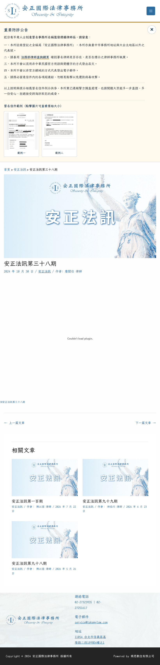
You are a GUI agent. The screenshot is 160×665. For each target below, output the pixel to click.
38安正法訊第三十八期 (12, 402)
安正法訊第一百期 (27, 501)
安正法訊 (44, 271)
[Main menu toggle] (151, 11)
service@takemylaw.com (91, 622)
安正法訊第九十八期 (29, 563)
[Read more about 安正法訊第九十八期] (45, 539)
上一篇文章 (14, 423)
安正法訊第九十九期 (100, 501)
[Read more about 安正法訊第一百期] (45, 477)
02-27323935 (83, 602)
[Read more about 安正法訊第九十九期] (115, 477)
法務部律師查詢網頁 (35, 57)
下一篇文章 (145, 423)
